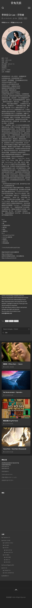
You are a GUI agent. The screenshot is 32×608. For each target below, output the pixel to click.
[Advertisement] (16, 278)
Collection (5, 537)
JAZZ (7, 557)
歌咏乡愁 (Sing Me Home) (10, 421)
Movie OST (8, 552)
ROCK (7, 562)
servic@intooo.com (7, 313)
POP (25, 18)
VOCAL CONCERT (8, 572)
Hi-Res (11, 321)
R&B (7, 559)
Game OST (8, 550)
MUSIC (20, 18)
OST (5, 547)
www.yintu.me (5, 466)
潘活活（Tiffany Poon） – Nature (12, 364)
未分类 (5, 576)
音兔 (15, 18)
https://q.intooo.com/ (7, 254)
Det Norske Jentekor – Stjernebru (12, 392)
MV (4, 568)
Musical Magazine (7, 565)
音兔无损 (16, 2)
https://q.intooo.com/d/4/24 (9, 258)
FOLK (5, 545)
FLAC (7, 321)
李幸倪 (16, 321)
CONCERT (6, 570)
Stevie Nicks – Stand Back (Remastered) (14, 449)
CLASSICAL (6, 542)
